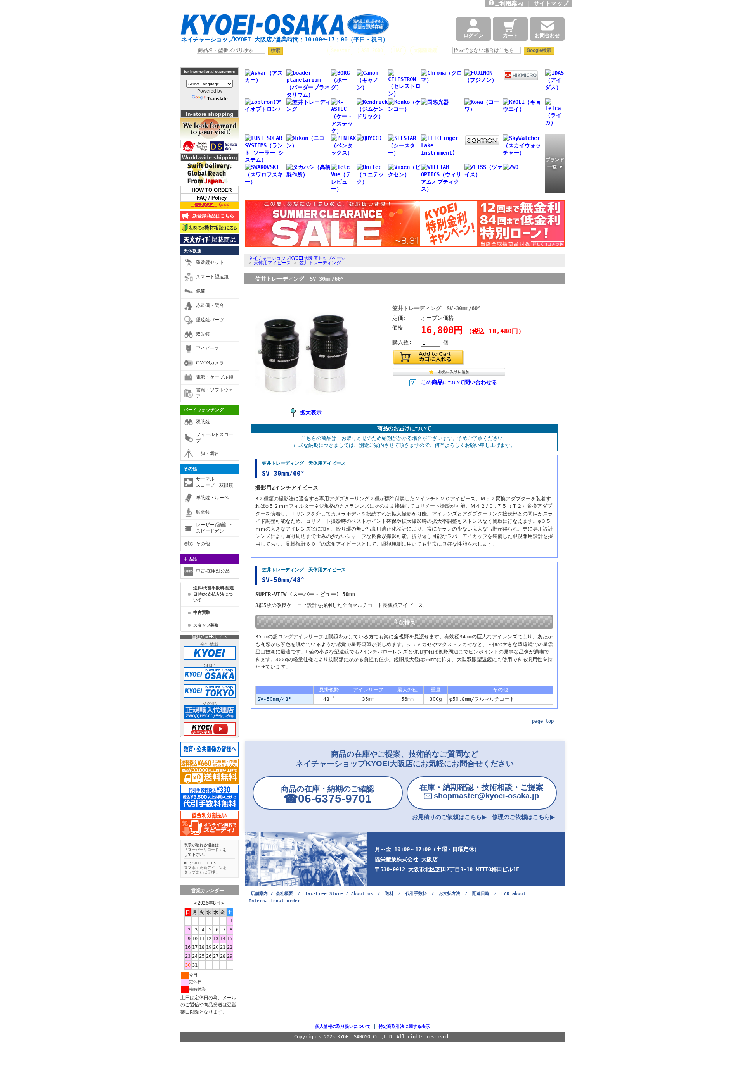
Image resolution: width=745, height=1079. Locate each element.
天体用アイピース (272, 262)
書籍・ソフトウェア (214, 393)
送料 (389, 893)
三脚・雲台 (207, 453)
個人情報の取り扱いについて (343, 1026)
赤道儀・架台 (210, 305)
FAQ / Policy (212, 198)
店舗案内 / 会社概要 (272, 893)
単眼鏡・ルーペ (212, 497)
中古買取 (201, 612)
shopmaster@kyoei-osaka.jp (481, 791)
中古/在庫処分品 (213, 571)
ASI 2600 (372, 50)
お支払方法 (449, 893)
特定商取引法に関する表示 (404, 1026)
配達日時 (480, 893)
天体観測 (192, 250)
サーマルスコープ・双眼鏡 (214, 482)
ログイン (473, 35)
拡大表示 (311, 412)
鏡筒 (200, 291)
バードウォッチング (204, 409)
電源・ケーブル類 (214, 377)
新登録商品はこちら (212, 216)
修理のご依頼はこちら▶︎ (523, 817)
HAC (398, 50)
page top (543, 721)
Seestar (340, 50)
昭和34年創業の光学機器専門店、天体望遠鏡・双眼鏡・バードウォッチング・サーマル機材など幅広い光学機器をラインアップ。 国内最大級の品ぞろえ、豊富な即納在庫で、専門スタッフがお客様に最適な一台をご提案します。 (295, 5)
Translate (217, 99)
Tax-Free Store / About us (339, 893)
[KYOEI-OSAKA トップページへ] (285, 28)
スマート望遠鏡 (212, 276)
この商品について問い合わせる (459, 382)
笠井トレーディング (320, 262)
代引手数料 (416, 893)
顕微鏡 (203, 512)
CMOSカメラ (210, 362)
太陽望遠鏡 (425, 50)
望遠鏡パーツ (210, 319)
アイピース (207, 348)
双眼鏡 (203, 334)
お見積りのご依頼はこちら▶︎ (449, 817)
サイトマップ (553, 3)
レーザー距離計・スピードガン (214, 528)
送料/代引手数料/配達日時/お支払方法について (213, 594)
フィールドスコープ (214, 437)
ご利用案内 (508, 3)
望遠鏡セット (210, 262)
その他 (190, 468)
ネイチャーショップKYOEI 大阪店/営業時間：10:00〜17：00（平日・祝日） (284, 39)
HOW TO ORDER (212, 190)
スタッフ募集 (206, 625)
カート (510, 35)
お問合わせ (547, 35)
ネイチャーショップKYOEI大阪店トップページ (297, 258)
